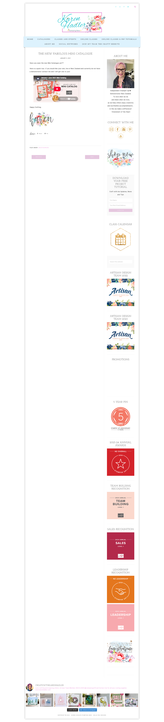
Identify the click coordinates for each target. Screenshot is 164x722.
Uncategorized (43, 147)
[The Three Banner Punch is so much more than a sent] (131, 700)
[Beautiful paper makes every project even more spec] (117, 700)
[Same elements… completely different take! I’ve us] (75, 700)
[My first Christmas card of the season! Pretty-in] (60, 700)
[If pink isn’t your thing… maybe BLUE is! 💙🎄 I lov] (46, 700)
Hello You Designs (99, 715)
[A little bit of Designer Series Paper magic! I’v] (103, 700)
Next (92, 157)
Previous (39, 157)
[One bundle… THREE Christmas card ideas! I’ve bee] (32, 700)
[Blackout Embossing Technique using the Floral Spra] (89, 700)
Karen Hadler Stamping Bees (82, 22)
